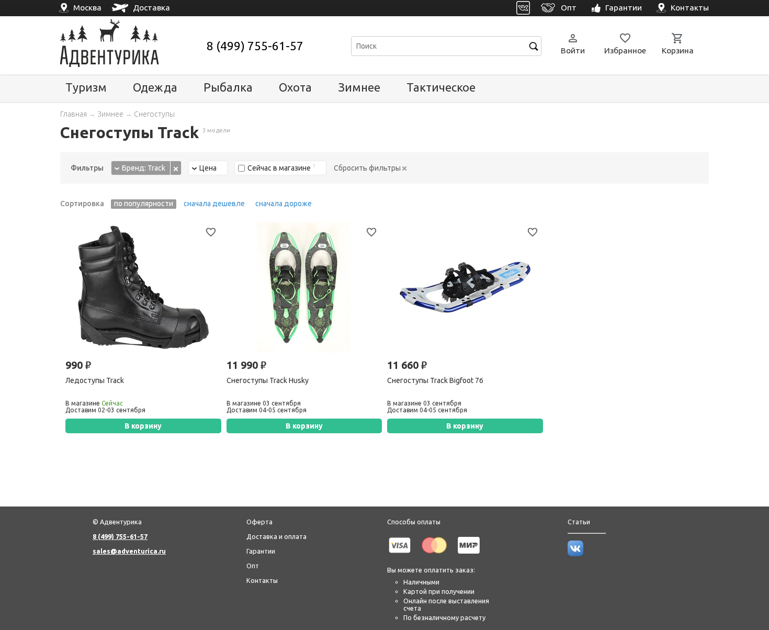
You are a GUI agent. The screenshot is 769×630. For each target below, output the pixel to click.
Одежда (155, 87)
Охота (295, 87)
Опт (252, 565)
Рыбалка (228, 87)
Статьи (579, 521)
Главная (73, 114)
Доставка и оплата (276, 536)
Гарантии (260, 551)
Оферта (259, 521)
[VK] (523, 8)
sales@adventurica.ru (129, 551)
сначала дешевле (214, 203)
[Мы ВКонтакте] (575, 553)
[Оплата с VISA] (399, 555)
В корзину (143, 426)
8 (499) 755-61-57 (255, 45)
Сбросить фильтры (368, 168)
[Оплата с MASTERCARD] (434, 555)
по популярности (143, 203)
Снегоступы (154, 114)
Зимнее (359, 87)
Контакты (262, 580)
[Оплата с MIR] (468, 555)
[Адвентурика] (132, 45)
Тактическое (441, 87)
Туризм (86, 87)
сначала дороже (283, 203)
